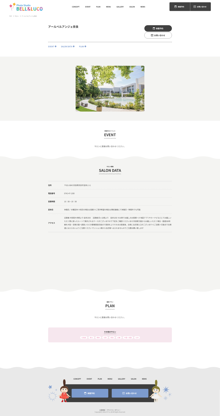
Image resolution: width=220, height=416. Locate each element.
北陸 (105, 337)
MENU (108, 6)
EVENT (88, 6)
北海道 (83, 337)
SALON (132, 6)
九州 (137, 337)
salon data (66, 46)
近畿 (118, 337)
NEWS (142, 6)
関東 (98, 337)
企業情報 (102, 410)
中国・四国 (128, 337)
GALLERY (120, 6)
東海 (111, 337)
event (51, 46)
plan (81, 46)
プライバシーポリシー (114, 410)
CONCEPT (76, 6)
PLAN (98, 6)
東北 (91, 337)
